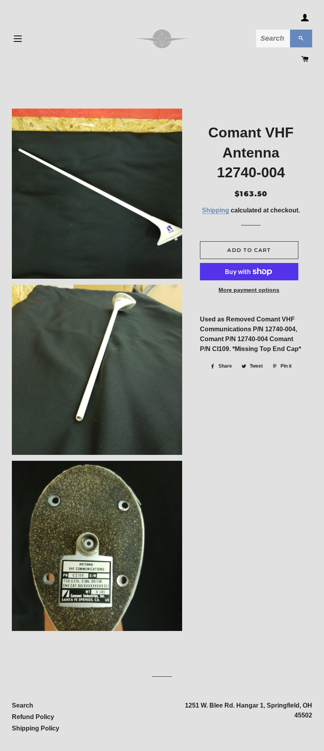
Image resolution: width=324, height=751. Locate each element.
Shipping (215, 210)
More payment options (249, 290)
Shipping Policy (35, 728)
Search (22, 705)
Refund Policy (33, 716)
